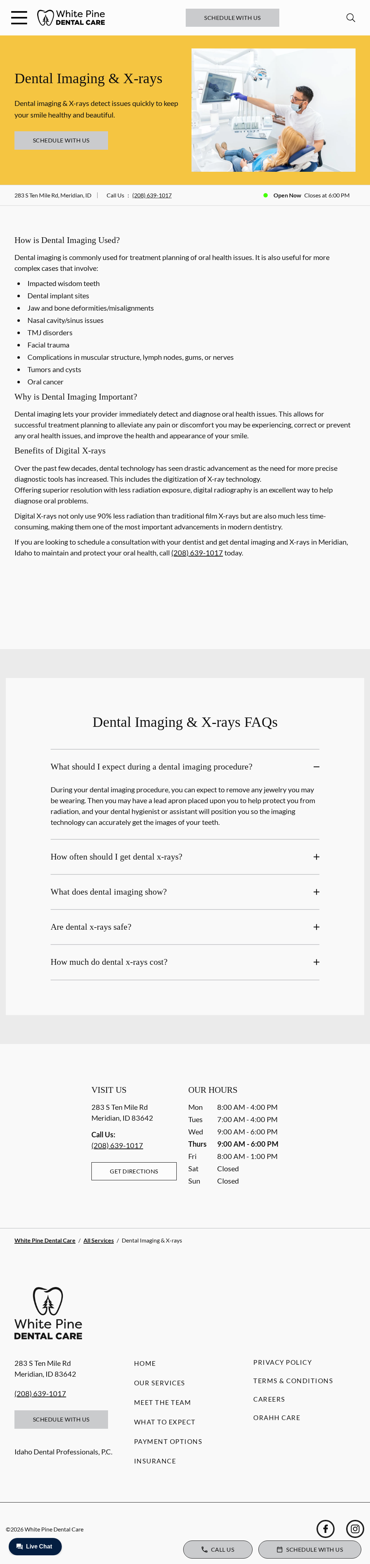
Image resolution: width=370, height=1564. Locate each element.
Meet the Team (163, 1402)
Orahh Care (276, 1418)
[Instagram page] (355, 1529)
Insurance (155, 1461)
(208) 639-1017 (152, 195)
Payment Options (168, 1441)
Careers (269, 1399)
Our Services (159, 1383)
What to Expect (165, 1422)
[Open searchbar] (351, 18)
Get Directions (134, 1171)
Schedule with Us (232, 17)
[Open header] (19, 18)
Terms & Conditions (293, 1381)
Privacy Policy (282, 1362)
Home (145, 1363)
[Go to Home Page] (71, 18)
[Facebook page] (326, 1529)
